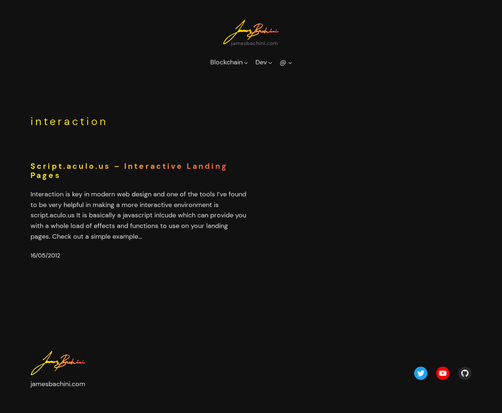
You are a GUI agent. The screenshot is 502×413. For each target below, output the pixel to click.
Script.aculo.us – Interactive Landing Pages (129, 171)
